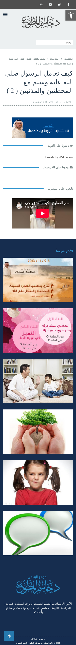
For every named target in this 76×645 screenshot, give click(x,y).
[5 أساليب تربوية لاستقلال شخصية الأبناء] (38, 381)
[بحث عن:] (54, 42)
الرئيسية (68, 59)
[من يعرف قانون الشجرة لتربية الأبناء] (38, 431)
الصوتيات (54, 59)
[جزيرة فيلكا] (38, 280)
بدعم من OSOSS (38, 639)
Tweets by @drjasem (59, 157)
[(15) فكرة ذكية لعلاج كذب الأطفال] (38, 533)
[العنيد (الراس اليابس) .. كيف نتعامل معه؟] (38, 482)
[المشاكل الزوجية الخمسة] (38, 330)
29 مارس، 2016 (63, 102)
